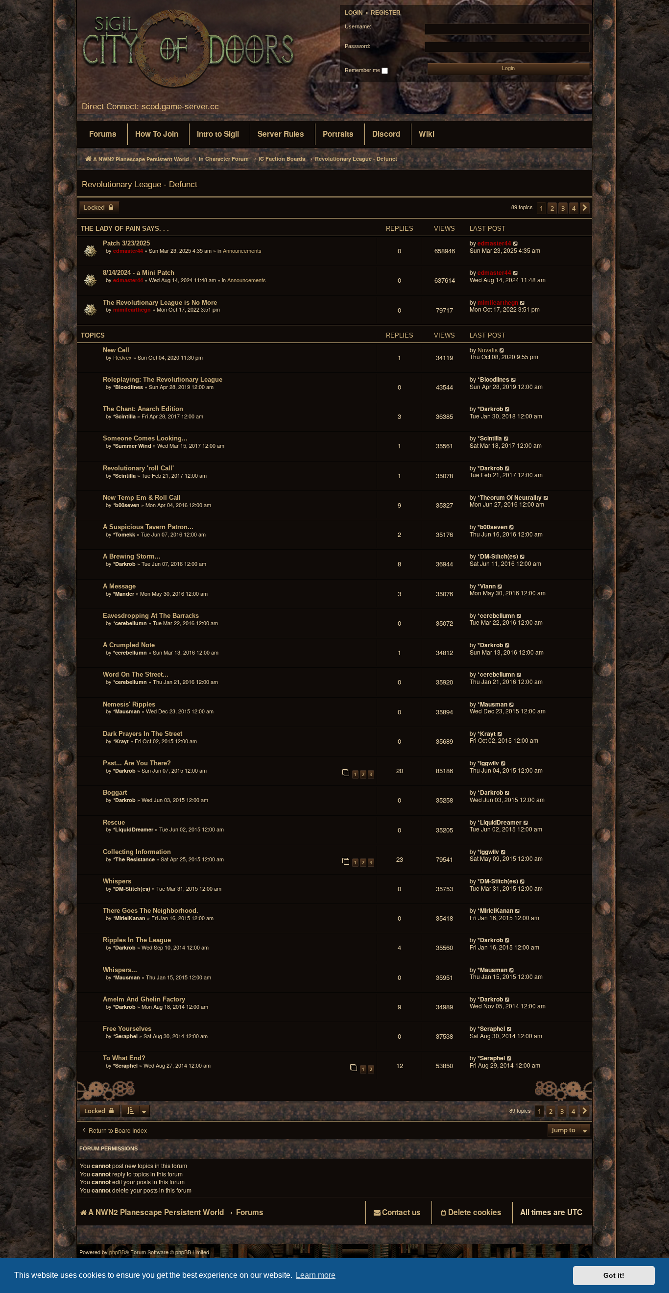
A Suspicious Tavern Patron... (148, 527)
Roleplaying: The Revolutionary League (162, 379)
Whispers (117, 881)
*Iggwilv (488, 762)
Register (386, 13)
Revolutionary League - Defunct (139, 184)
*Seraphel (125, 1036)
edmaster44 (128, 250)
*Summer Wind (132, 445)
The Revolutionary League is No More (160, 302)
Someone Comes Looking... (145, 438)
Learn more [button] (315, 1275)
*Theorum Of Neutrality (510, 497)
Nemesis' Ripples (129, 704)
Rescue (114, 822)
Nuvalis (488, 350)
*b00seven (126, 505)
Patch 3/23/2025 (126, 243)
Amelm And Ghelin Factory (144, 999)
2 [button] (552, 208)
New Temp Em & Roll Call (142, 497)
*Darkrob (490, 408)
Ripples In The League (137, 940)
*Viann (487, 586)
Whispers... (120, 970)
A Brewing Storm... (132, 556)
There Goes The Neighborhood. (150, 910)
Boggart (115, 792)
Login (354, 13)
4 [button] (573, 208)
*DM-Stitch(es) (499, 556)
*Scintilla (124, 416)
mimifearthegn (132, 309)
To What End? (124, 1058)
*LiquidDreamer (133, 829)
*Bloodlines (128, 386)
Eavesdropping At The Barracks (151, 615)
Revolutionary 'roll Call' (138, 468)
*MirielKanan (129, 918)
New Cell (116, 350)
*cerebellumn (130, 623)
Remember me (363, 70)
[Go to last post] (516, 243)
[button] (585, 208)
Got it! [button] (613, 1275)
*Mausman (127, 711)
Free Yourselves (127, 1028)
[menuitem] (103, 134)
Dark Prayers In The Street (142, 733)
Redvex (122, 357)
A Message (119, 586)
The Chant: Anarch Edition (143, 409)
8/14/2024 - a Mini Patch (138, 272)
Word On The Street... (135, 674)
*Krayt (121, 741)
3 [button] (563, 208)
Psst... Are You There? (137, 763)
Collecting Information (137, 851)
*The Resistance (134, 859)
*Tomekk (124, 534)
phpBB (117, 1252)
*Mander (123, 593)
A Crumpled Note (129, 645)
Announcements (242, 250)
